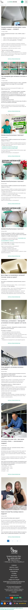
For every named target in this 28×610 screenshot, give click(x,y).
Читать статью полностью (14, 58)
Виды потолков (14, 569)
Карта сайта (14, 577)
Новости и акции (14, 579)
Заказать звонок (22, 2)
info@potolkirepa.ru (15, 560)
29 (17, 540)
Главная (2, 5)
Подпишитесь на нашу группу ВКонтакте (10, 146)
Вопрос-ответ (14, 567)
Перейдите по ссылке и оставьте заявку (10, 148)
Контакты (14, 575)
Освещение (14, 571)
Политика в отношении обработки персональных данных (14, 582)
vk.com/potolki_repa (22, 238)
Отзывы (14, 573)
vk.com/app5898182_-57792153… (7, 240)
